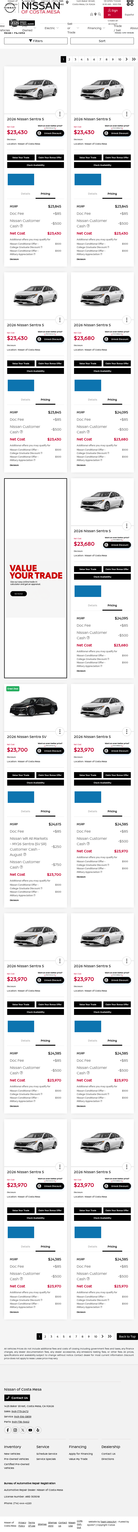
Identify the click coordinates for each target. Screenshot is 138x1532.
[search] (99, 14)
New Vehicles (12, 1453)
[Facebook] (7, 1430)
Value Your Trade (20, 157)
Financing (77, 1446)
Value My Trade (78, 1459)
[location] (96, 14)
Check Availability (35, 165)
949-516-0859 (22, 1416)
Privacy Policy (22, 1524)
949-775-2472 (20, 1411)
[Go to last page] (134, 59)
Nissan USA (71, 1524)
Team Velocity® (108, 1521)
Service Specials (46, 1459)
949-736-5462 (20, 1421)
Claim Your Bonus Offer (50, 157)
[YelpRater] (38, 1430)
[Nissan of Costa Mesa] (35, 7)
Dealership (111, 1446)
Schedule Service (46, 1453)
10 (119, 59)
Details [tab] (25, 194)
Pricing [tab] (45, 194)
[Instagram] (15, 1430)
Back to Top (127, 1336)
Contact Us (19, 1398)
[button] (59, 114)
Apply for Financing (81, 1453)
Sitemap (42, 1524)
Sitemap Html (52, 1524)
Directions (108, 1459)
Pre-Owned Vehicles (16, 1459)
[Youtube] (30, 1430)
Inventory (12, 1446)
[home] (92, 14)
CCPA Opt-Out (79, 1524)
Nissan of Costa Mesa (10, 1524)
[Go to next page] (126, 59)
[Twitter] (22, 1430)
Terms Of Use (31, 1524)
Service (42, 1446)
